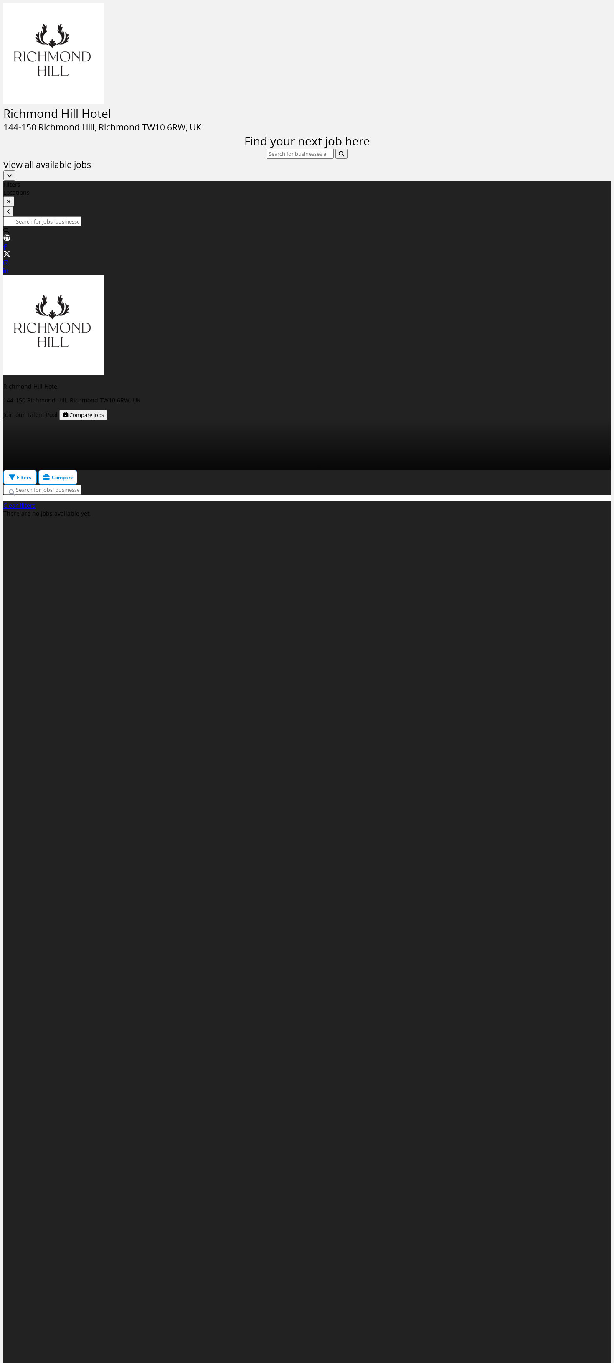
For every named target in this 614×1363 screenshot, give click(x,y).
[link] (307, 238)
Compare (62, 477)
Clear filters (19, 505)
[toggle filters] (8, 201)
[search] (341, 154)
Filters (23, 477)
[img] (307, 92)
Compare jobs (86, 415)
